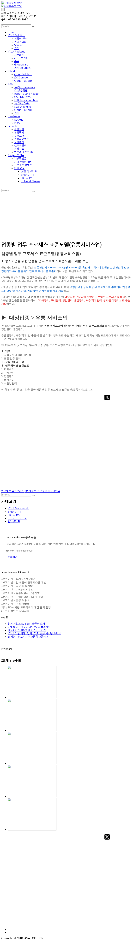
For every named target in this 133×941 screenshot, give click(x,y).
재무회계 (19, 54)
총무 (16, 61)
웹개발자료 (14, 521)
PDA (17, 123)
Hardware (14, 116)
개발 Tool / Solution (26, 100)
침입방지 (19, 132)
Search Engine (22, 106)
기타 (16, 48)
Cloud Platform (23, 80)
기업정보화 (20, 38)
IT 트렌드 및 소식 (17, 518)
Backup (18, 119)
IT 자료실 (19, 168)
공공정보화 (20, 42)
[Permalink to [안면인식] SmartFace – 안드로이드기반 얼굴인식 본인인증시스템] (32, 796)
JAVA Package (16, 51)
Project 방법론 (16, 155)
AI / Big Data (22, 103)
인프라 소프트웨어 (24, 152)
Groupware (21, 64)
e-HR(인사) (20, 58)
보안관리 (19, 142)
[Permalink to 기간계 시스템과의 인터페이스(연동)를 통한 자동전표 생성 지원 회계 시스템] (32, 829)
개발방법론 (20, 158)
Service (18, 45)
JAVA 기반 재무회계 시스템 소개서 (27, 630)
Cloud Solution (23, 74)
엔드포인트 (20, 145)
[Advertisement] (66, 216)
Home (11, 32)
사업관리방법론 (22, 161)
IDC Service (21, 77)
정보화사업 (30, 491)
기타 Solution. (22, 67)
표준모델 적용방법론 (48, 491)
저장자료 (19, 148)
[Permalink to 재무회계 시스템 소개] (32, 730)
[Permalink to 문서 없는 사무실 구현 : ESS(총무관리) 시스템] (32, 697)
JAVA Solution (16, 35)
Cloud (11, 71)
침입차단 (19, 129)
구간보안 (19, 136)
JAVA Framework (18, 508)
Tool (10, 84)
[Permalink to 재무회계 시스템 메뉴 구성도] (32, 763)
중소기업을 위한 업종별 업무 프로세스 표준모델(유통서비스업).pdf (55, 389)
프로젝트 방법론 (23, 165)
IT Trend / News (30, 181)
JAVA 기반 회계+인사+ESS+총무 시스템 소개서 (34, 633)
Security (12, 126)
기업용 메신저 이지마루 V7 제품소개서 (29, 627)
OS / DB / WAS (23, 97)
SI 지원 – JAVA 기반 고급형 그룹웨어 (28, 636)
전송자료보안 (21, 139)
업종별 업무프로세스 (12, 491)
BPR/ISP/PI (27, 174)
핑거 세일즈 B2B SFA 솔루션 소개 (26, 623)
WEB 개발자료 (29, 171)
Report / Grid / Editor (27, 93)
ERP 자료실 (27, 178)
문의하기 (13, 557)
